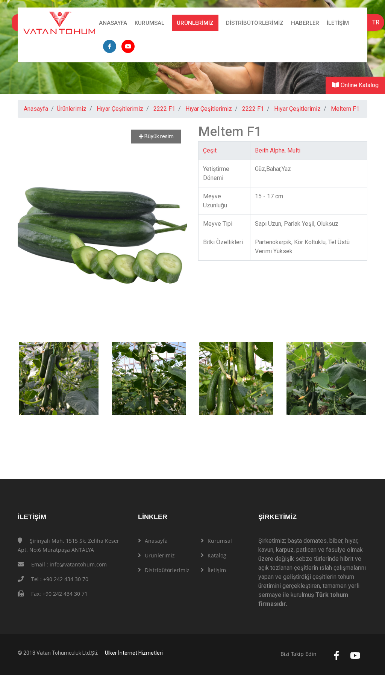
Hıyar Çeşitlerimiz (120, 108)
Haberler (305, 23)
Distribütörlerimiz (254, 23)
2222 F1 (164, 108)
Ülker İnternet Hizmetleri (134, 653)
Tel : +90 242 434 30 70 (59, 579)
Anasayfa (113, 23)
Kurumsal (149, 23)
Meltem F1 (345, 108)
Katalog (217, 555)
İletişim (338, 23)
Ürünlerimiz (195, 23)
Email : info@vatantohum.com (69, 564)
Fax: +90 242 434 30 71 (59, 593)
